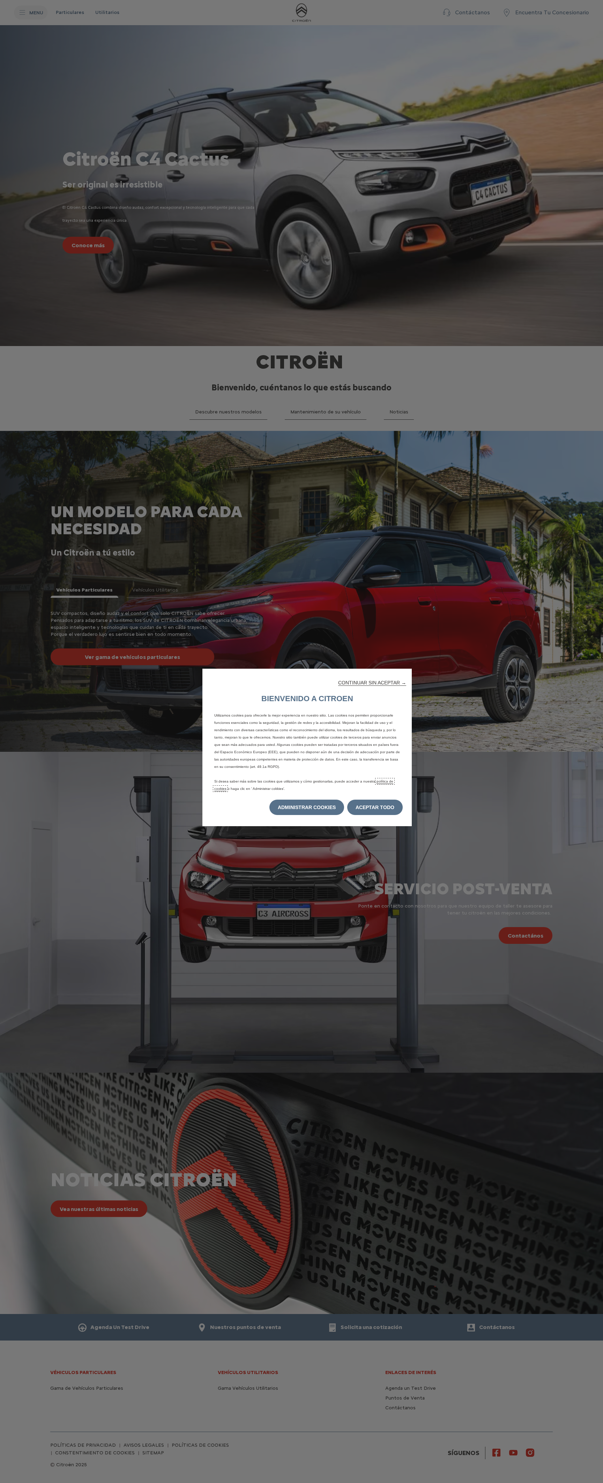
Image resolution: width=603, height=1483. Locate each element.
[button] (372, 682)
